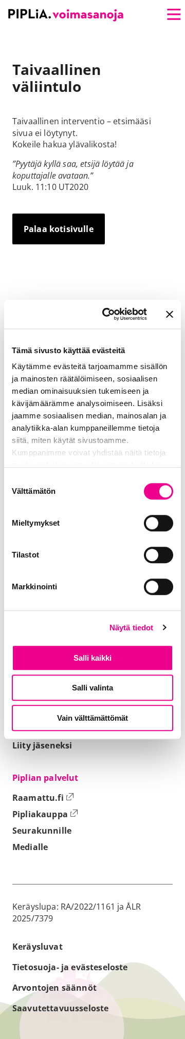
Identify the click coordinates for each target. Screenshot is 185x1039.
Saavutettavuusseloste (60, 1008)
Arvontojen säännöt (54, 987)
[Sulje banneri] (169, 314)
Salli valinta (92, 687)
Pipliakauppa (45, 814)
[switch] (158, 523)
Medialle (30, 847)
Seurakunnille (41, 830)
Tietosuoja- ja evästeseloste (69, 967)
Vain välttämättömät (92, 718)
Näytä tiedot (131, 627)
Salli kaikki (92, 657)
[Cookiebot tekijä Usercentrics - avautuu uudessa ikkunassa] (108, 314)
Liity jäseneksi (42, 745)
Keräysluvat (37, 946)
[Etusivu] (65, 15)
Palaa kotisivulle (59, 229)
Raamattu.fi (43, 797)
